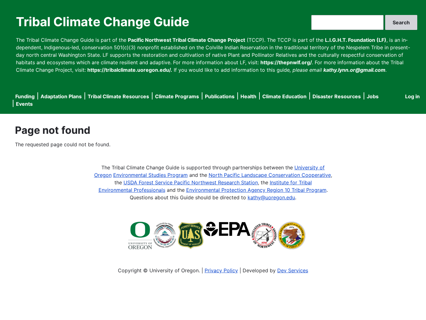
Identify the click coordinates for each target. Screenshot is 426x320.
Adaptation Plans (61, 96)
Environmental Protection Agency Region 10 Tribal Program (256, 190)
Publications (220, 96)
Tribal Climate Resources (118, 96)
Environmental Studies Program (150, 175)
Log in (412, 96)
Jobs (373, 96)
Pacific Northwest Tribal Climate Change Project (186, 40)
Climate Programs (177, 96)
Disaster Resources (336, 96)
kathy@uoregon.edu (271, 197)
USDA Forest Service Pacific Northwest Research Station (190, 182)
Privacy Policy (221, 270)
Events (24, 104)
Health (248, 96)
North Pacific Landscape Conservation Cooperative (270, 175)
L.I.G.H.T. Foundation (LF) (355, 40)
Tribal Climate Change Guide (102, 21)
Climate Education (284, 96)
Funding (25, 96)
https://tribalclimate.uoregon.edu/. (129, 70)
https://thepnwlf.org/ (286, 62)
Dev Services (292, 270)
